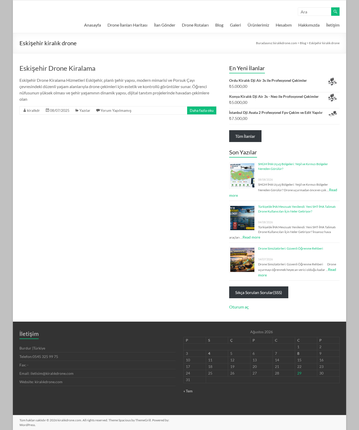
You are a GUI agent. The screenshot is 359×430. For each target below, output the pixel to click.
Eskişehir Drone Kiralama (57, 68)
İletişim (333, 24)
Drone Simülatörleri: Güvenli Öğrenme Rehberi (290, 248)
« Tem (188, 391)
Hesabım (284, 24)
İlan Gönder (164, 24)
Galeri (235, 24)
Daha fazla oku (202, 110)
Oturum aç (239, 306)
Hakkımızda (309, 24)
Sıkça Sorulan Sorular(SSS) (258, 292)
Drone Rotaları (195, 24)
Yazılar (84, 110)
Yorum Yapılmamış (115, 110)
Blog (219, 24)
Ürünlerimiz (258, 24)
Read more (251, 237)
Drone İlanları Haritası (127, 24)
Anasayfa (92, 24)
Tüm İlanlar (245, 136)
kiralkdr (33, 110)
